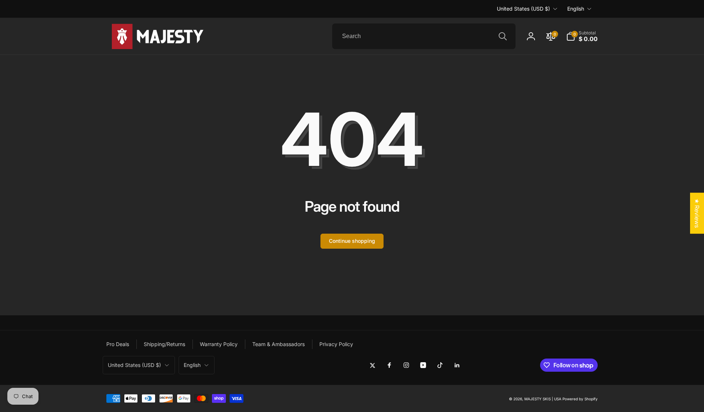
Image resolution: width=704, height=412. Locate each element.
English (575, 8)
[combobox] (424, 36)
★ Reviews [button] (697, 213)
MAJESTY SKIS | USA (542, 399)
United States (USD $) (523, 8)
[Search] (502, 36)
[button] (582, 36)
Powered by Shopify (580, 399)
